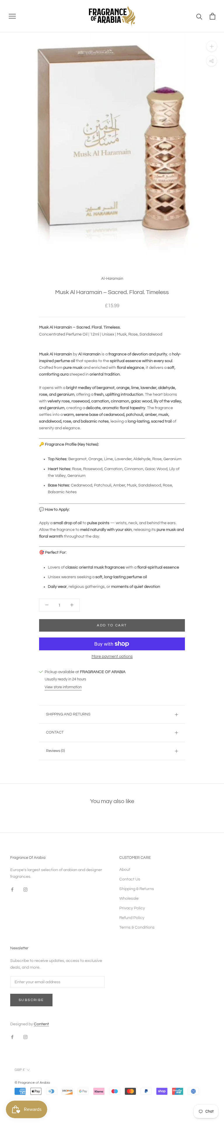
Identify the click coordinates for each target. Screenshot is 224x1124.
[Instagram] (25, 889)
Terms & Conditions (137, 927)
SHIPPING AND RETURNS (68, 714)
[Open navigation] (12, 16)
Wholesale (129, 899)
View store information (63, 687)
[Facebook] (12, 889)
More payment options (112, 656)
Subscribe (31, 1000)
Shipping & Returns (136, 889)
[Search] (199, 16)
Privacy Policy (132, 908)
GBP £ (20, 1070)
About (124, 870)
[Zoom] (211, 46)
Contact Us (129, 879)
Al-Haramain (112, 279)
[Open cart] (212, 16)
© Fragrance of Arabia (32, 1083)
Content (41, 1024)
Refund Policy (131, 918)
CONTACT (55, 732)
